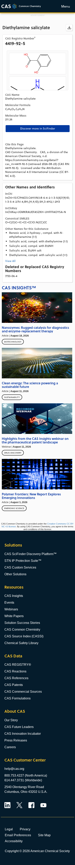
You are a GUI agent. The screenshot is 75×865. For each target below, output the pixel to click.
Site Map (44, 835)
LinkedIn (7, 805)
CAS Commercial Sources (23, 691)
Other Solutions (15, 574)
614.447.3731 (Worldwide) (23, 780)
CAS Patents (13, 685)
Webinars (11, 609)
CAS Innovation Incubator (22, 733)
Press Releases (15, 740)
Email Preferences (18, 835)
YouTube (43, 805)
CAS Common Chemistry (22, 629)
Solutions (13, 545)
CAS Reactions (15, 671)
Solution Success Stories (22, 622)
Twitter (19, 805)
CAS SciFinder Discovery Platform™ (30, 554)
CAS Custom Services (20, 567)
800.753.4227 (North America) (25, 775)
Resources (13, 587)
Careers (10, 747)
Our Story (11, 720)
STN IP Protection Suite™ (22, 560)
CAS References (16, 678)
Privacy (25, 829)
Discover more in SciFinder (37, 128)
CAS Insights (13, 595)
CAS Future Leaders (19, 727)
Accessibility (14, 841)
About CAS (14, 711)
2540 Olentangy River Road (24, 787)
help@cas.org (14, 768)
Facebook (31, 805)
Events (9, 602)
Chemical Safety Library (21, 643)
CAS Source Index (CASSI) (23, 636)
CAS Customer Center (25, 760)
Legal (9, 829)
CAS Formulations (17, 698)
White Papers (14, 616)
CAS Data (13, 655)
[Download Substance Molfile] (69, 27)
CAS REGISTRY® (17, 664)
